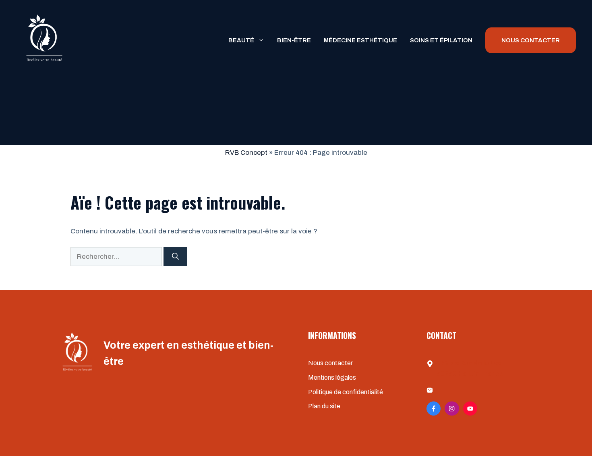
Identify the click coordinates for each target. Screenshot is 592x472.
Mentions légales (332, 377)
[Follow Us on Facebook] (433, 408)
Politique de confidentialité (345, 392)
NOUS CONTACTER (530, 40)
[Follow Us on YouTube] (470, 408)
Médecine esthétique (360, 40)
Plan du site (324, 406)
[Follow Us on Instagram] (452, 408)
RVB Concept (246, 152)
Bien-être (294, 40)
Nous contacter (330, 363)
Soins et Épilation (441, 40)
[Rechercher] (175, 256)
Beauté (241, 40)
